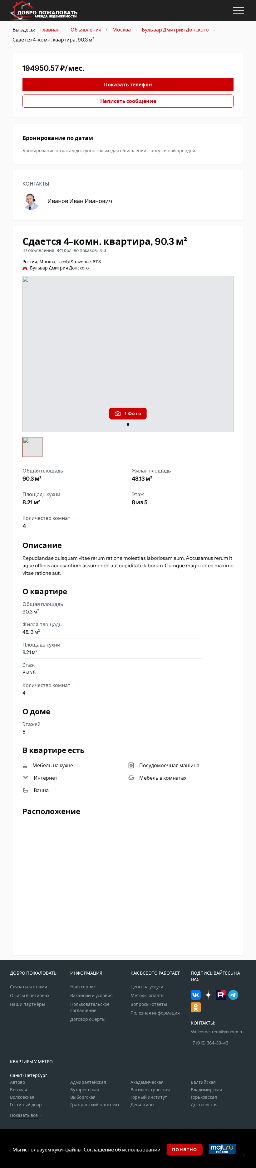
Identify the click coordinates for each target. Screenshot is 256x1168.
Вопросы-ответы (148, 1004)
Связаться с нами (28, 987)
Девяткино (142, 1104)
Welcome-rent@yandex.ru (217, 1032)
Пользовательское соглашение (90, 1007)
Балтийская (203, 1082)
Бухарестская (84, 1090)
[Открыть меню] (238, 10)
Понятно (184, 1149)
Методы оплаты (147, 995)
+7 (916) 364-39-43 (209, 1043)
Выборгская (83, 1097)
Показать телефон (128, 84)
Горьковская (204, 1097)
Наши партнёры (27, 1004)
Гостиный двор (26, 1104)
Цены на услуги (146, 987)
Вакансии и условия (91, 995)
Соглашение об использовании (122, 1149)
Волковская (22, 1097)
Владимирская (206, 1090)
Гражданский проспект (95, 1104)
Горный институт (148, 1097)
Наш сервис (83, 987)
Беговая (18, 1090)
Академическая (147, 1082)
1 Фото (133, 413)
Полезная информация (155, 1013)
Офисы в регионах (29, 995)
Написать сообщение (128, 101)
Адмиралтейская (88, 1082)
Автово (17, 1082)
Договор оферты (88, 1019)
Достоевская (204, 1104)
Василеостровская (150, 1090)
